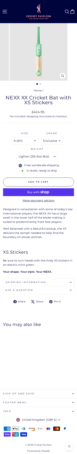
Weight (37, 149)
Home (38, 90)
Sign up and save (19, 393)
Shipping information (25, 282)
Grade (51, 133)
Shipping (32, 116)
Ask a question (19, 290)
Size (24, 133)
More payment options (38, 200)
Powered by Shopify (38, 451)
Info (7, 411)
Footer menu (15, 402)
